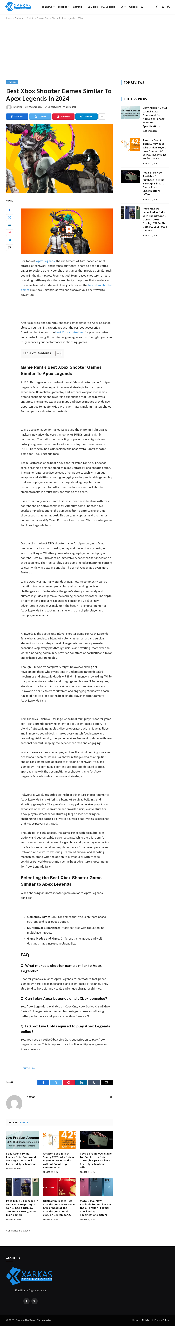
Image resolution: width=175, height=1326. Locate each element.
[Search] (163, 7)
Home (9, 18)
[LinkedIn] (9, 225)
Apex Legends (45, 261)
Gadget (133, 6)
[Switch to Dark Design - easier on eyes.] (168, 6)
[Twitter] (9, 217)
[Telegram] (9, 240)
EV (122, 6)
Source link (28, 1068)
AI (142, 6)
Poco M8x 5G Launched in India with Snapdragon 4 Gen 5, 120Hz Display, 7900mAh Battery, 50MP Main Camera (22, 1207)
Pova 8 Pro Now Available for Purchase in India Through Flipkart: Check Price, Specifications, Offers (96, 1160)
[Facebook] (9, 210)
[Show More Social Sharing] (101, 116)
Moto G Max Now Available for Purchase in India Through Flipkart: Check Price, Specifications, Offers (95, 1207)
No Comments (54, 107)
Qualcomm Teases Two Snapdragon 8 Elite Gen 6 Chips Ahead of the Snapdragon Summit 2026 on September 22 (59, 1207)
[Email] (9, 247)
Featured (19, 18)
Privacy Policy (161, 1320)
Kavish (19, 107)
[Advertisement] (87, 49)
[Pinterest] (9, 232)
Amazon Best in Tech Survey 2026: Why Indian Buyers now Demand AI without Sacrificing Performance (58, 1160)
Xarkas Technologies (40, 1320)
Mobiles (62, 6)
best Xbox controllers (69, 332)
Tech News (46, 6)
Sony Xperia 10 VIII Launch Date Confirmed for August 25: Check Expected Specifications (21, 1159)
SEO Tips (93, 6)
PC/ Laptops (108, 6)
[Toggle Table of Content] (56, 353)
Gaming (77, 6)
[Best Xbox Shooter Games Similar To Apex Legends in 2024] (59, 158)
